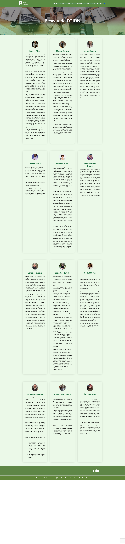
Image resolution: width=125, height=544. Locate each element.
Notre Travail (71, 3)
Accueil (55, 3)
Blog (88, 3)
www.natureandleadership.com (33, 401)
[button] (64, 3)
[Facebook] (94, 470)
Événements (80, 3)
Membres (62, 3)
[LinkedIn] (97, 470)
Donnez (93, 3)
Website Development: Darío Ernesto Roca (78, 478)
